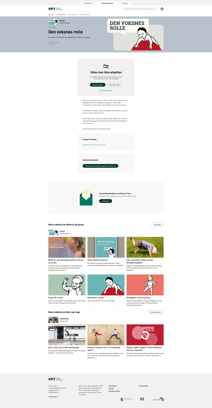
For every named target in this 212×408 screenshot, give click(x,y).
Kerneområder (107, 3)
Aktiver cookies (98, 85)
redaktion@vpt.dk (53, 396)
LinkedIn (111, 388)
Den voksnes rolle (84, 14)
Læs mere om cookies (106, 90)
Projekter (88, 3)
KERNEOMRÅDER (61, 14)
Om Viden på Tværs (114, 391)
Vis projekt (157, 225)
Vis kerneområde (155, 312)
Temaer (125, 3)
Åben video (113, 85)
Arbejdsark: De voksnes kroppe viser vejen (99, 166)
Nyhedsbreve (113, 386)
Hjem (52, 14)
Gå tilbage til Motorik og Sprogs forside (94, 144)
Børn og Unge (73, 14)
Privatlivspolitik (143, 386)
